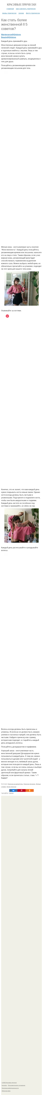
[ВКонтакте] (13, 790)
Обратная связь (6, 1091)
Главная (10, 8)
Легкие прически (11, 787)
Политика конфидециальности (10, 1088)
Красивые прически (21, 4)
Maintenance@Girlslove (11, 34)
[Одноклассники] (30, 790)
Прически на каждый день (15, 784)
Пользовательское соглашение (16, 1085)
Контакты (4, 1085)
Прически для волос (29, 784)
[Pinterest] (21, 790)
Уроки (21, 13)
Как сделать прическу (26, 8)
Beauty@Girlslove (8, 37)
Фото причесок (33, 13)
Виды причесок (9, 13)
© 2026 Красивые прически (9, 1082)
